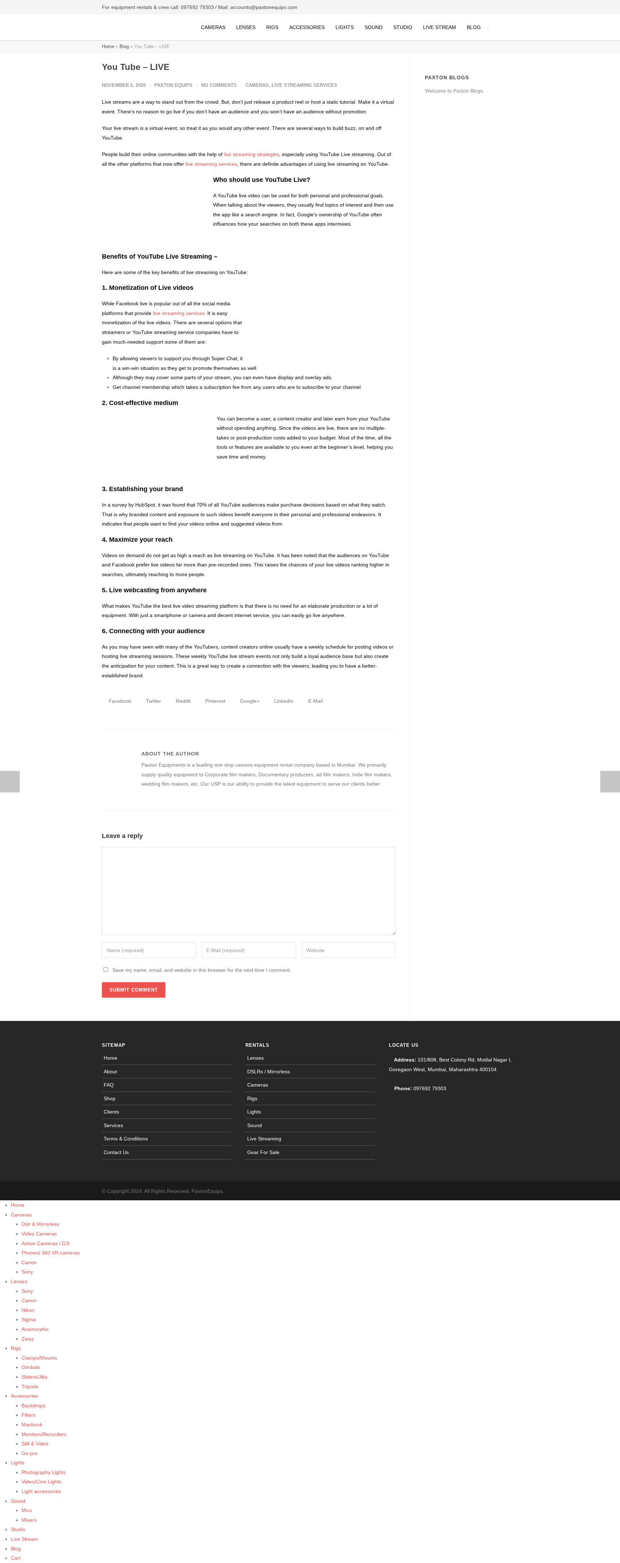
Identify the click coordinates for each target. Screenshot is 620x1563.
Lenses (245, 27)
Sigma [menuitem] (29, 1319)
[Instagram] (496, 1191)
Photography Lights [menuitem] (44, 1472)
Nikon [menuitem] (28, 1310)
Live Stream (439, 27)
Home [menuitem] (17, 1205)
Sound (373, 27)
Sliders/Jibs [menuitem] (34, 1377)
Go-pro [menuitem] (30, 1453)
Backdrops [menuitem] (34, 1405)
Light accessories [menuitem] (41, 1491)
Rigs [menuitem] (16, 1348)
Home (108, 46)
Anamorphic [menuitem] (35, 1329)
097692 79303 (197, 7)
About (110, 1071)
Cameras (213, 27)
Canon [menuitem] (29, 1262)
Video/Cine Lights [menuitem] (41, 1481)
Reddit (182, 701)
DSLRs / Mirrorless (268, 1071)
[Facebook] (482, 1191)
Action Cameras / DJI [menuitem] (46, 1243)
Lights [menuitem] (17, 1462)
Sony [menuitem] (27, 1272)
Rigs (272, 27)
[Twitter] (511, 1191)
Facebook (119, 701)
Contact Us (116, 1152)
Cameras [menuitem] (21, 1215)
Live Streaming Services (304, 85)
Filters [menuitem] (29, 1415)
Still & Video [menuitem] (35, 1443)
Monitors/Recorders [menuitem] (44, 1434)
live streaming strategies (251, 154)
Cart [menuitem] (15, 1558)
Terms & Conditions (126, 1138)
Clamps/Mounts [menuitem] (39, 1358)
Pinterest (214, 701)
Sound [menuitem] (18, 1501)
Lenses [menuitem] (19, 1281)
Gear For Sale (263, 1152)
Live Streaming (264, 1138)
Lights (344, 27)
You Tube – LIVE (135, 67)
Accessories (307, 27)
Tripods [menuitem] (30, 1386)
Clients (111, 1112)
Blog (474, 27)
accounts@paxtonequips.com (263, 7)
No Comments (219, 85)
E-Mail (315, 701)
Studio (402, 27)
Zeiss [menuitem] (28, 1339)
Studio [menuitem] (18, 1529)
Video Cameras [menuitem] (39, 1234)
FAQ (109, 1085)
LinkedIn (283, 701)
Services (113, 1125)
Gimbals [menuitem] (31, 1367)
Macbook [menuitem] (32, 1424)
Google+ (249, 701)
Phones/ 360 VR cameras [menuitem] (51, 1253)
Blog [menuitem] (16, 1549)
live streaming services (211, 164)
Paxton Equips (173, 85)
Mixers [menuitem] (29, 1520)
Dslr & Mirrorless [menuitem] (40, 1224)
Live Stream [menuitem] (24, 1539)
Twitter (153, 701)
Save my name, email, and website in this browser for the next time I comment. (201, 970)
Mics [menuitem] (27, 1510)
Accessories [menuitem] (24, 1396)
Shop (110, 1098)
